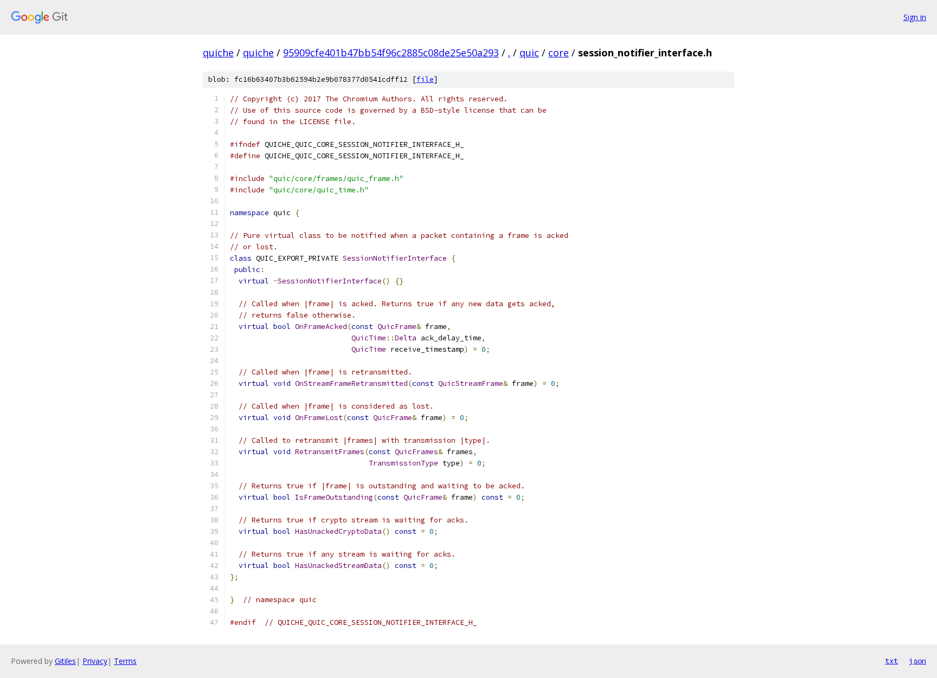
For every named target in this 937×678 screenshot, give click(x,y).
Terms (125, 661)
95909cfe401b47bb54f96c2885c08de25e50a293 (391, 52)
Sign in (914, 17)
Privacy (94, 661)
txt (891, 661)
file (425, 79)
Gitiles (65, 661)
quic (529, 52)
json (917, 661)
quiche (218, 52)
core (558, 52)
